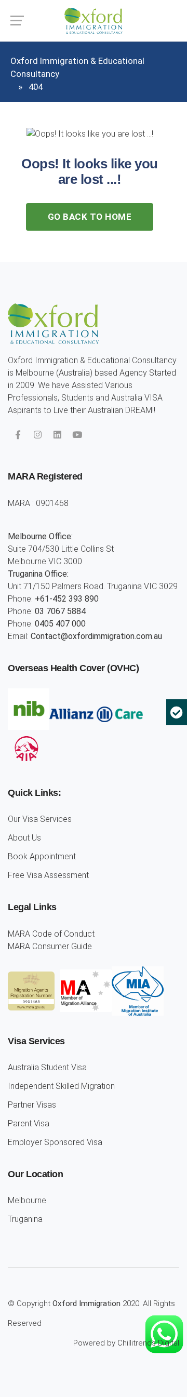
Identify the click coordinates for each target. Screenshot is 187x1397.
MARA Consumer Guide (50, 946)
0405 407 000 (60, 624)
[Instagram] (37, 435)
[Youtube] (77, 435)
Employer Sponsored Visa (55, 1142)
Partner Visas (32, 1105)
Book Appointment (42, 856)
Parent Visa (28, 1123)
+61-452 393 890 (67, 599)
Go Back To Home (90, 216)
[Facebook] (18, 435)
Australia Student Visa (47, 1067)
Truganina (25, 1219)
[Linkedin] (57, 435)
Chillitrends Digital (148, 1343)
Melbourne (27, 1200)
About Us (24, 838)
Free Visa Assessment (48, 875)
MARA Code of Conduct (51, 934)
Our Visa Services (40, 819)
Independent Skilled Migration (61, 1086)
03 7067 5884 (60, 611)
